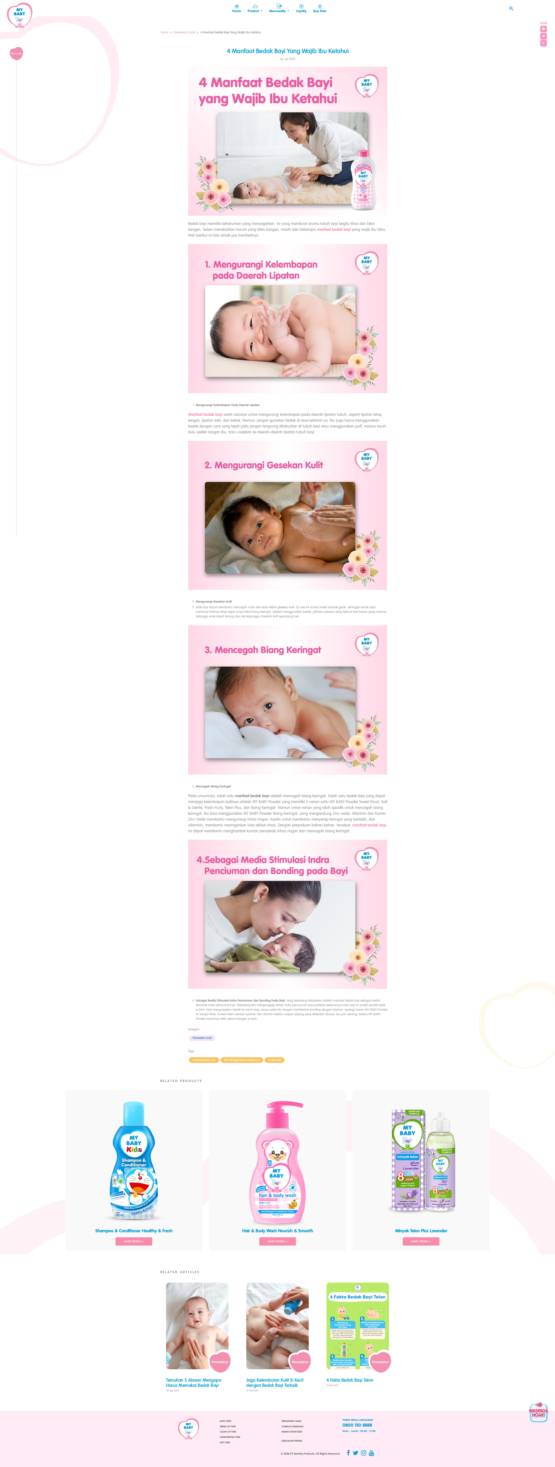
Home (164, 32)
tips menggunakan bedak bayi (242, 1060)
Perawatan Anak (184, 32)
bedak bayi (274, 1060)
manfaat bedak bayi (204, 1060)
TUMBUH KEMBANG (293, 1426)
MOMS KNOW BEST (292, 1432)
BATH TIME (225, 1421)
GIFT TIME (225, 1442)
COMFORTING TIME (230, 1437)
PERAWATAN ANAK (291, 1421)
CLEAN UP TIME (228, 1432)
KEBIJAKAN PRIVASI (292, 1441)
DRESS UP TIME (228, 1426)
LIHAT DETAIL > (134, 1241)
